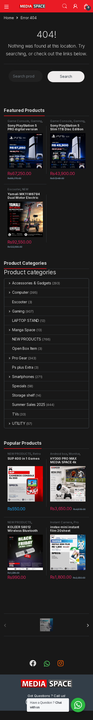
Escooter (13, 189)
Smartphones (23, 376)
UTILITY (18, 423)
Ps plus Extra (22, 367)
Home (9, 18)
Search (64, 6)
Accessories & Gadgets (31, 283)
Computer (20, 292)
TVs (15, 414)
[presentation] (88, 625)
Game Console (18, 121)
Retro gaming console (24, 455)
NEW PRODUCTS (17, 190)
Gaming (36, 121)
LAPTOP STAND (25, 320)
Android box (58, 454)
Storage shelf (23, 395)
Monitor (74, 454)
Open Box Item (24, 348)
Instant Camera (61, 522)
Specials (19, 386)
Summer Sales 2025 (28, 404)
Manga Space (23, 330)
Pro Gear (19, 358)
